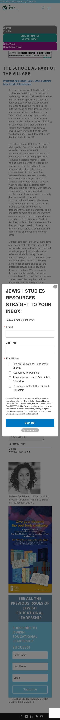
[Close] (55, 286)
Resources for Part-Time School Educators (31, 388)
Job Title (11, 342)
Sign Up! (30, 423)
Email (9, 327)
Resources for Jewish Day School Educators (32, 379)
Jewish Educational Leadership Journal (30, 365)
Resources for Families (26, 372)
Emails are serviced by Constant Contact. (22, 413)
